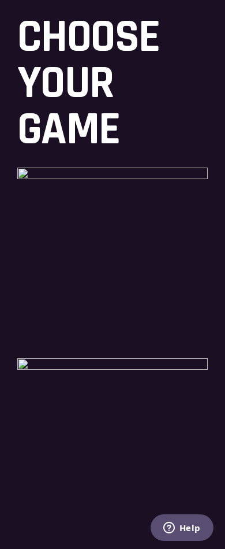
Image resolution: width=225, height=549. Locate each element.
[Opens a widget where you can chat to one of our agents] (181, 528)
